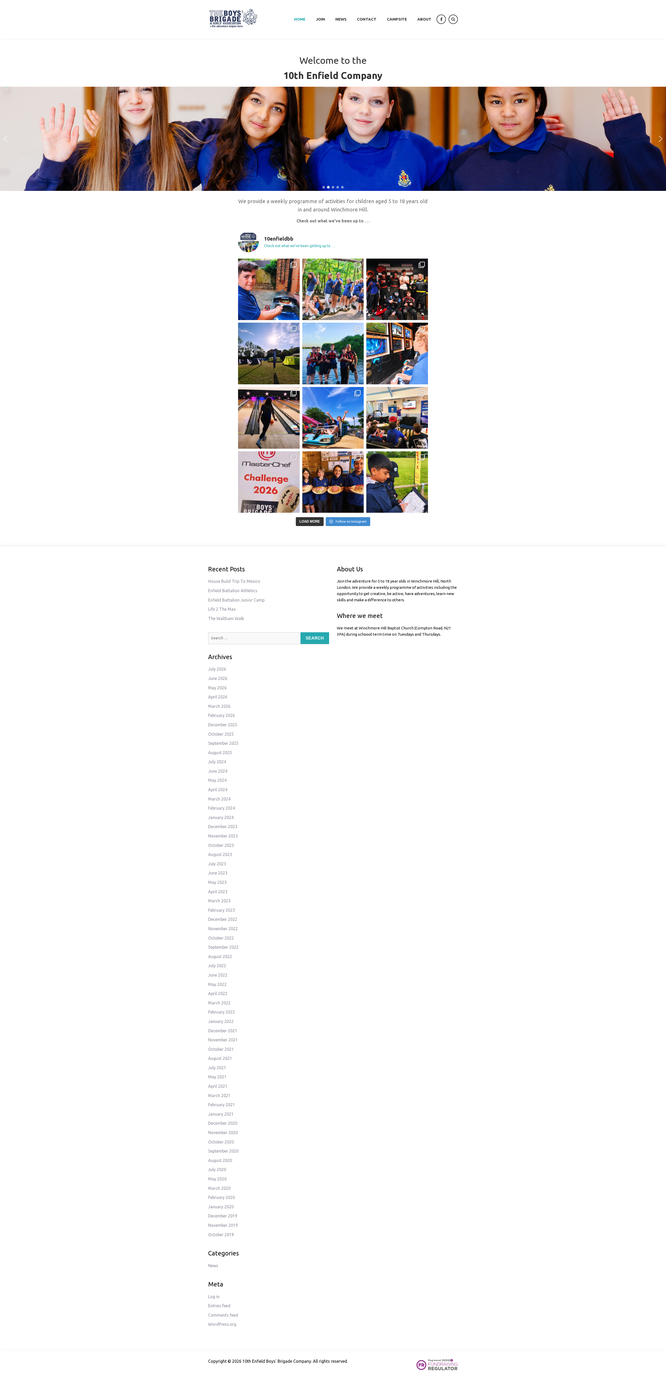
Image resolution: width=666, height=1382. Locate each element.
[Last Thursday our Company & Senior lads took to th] (397, 289)
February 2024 (221, 808)
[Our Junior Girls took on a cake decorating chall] (333, 482)
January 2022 (221, 1021)
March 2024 (219, 799)
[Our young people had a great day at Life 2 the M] (333, 418)
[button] (5, 139)
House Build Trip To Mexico (234, 581)
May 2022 (217, 984)
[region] (333, 139)
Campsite (397, 19)
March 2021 (219, 1095)
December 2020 (222, 1123)
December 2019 (222, 1216)
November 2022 (223, 928)
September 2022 (223, 947)
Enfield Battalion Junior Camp (236, 600)
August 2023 (220, 854)
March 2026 (219, 706)
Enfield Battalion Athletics (232, 590)
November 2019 (223, 1225)
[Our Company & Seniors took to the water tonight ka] (333, 353)
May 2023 (217, 882)
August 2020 (220, 1160)
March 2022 (219, 1002)
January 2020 (221, 1206)
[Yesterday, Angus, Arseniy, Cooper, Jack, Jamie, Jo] (397, 418)
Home (299, 19)
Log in (214, 1296)
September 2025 (223, 743)
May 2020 (217, 1179)
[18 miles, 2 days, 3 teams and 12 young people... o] (397, 482)
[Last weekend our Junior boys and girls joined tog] (269, 353)
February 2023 (221, 910)
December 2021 (222, 1030)
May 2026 (217, 687)
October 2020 (221, 1142)
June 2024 (217, 771)
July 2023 (217, 863)
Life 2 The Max (222, 609)
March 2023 (219, 900)
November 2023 (223, 836)
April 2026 (217, 697)
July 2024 (217, 761)
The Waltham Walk (226, 618)
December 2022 (222, 919)
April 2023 (217, 891)
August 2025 (220, 752)
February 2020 (221, 1197)
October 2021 (221, 1049)
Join (320, 19)
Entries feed (219, 1305)
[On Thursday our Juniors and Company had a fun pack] (397, 353)
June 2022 (217, 975)
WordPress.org (222, 1324)
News (341, 19)
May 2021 (217, 1076)
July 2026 (217, 669)
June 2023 (217, 873)
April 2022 (217, 993)
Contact (366, 19)
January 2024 (221, 817)
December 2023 (222, 826)
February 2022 (221, 1012)
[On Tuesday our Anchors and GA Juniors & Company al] (333, 289)
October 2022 (221, 938)
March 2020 (219, 1188)
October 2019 (221, 1234)
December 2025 (222, 724)
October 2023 (221, 845)
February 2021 (221, 1104)
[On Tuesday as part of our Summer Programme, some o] (269, 418)
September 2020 (223, 1151)
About (424, 19)
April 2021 (217, 1086)
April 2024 (217, 789)
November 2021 (223, 1039)
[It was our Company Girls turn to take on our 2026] (269, 482)
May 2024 (217, 780)
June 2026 (217, 678)
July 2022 (217, 965)
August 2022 (220, 956)
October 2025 (221, 734)
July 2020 (217, 1169)
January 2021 (221, 1114)
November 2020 (223, 1132)
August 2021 (220, 1058)
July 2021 (217, 1067)
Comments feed (223, 1315)
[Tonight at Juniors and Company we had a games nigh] (269, 289)
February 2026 (221, 715)
